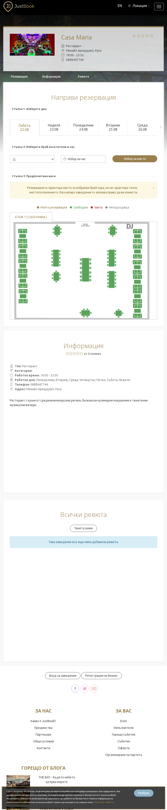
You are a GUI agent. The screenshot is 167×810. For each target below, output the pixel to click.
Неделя (54, 127)
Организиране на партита (123, 755)
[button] (139, 5)
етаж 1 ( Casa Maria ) (31, 217)
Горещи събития (123, 734)
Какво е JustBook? (43, 721)
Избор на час (76, 159)
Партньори (43, 734)
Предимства (43, 728)
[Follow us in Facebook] (75, 688)
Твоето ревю (83, 528)
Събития (123, 741)
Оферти (124, 748)
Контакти (43, 748)
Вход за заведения (62, 675)
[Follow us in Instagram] (85, 688)
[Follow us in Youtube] (94, 688)
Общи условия (43, 741)
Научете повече (104, 802)
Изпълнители (124, 728)
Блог (123, 721)
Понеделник (83, 127)
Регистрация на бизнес (101, 675)
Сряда (142, 127)
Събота (24, 127)
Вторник (113, 127)
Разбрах (143, 793)
